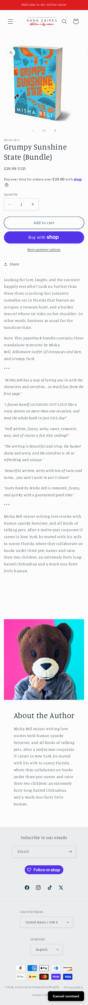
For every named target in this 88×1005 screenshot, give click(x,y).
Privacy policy (73, 987)
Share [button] (15, 264)
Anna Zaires (23, 987)
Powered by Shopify (45, 987)
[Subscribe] (70, 852)
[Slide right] (55, 130)
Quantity (10, 194)
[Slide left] (33, 130)
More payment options (44, 249)
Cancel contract (66, 996)
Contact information (46, 995)
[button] (10, 21)
